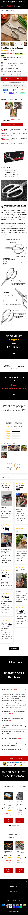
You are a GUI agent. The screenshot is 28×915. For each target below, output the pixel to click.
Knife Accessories (9, 10)
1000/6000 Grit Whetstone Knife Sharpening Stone (9, 805)
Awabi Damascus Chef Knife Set (20, 853)
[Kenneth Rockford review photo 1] (21, 500)
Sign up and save (13, 900)
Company (13, 886)
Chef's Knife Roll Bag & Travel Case (20, 804)
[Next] (25, 808)
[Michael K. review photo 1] (21, 580)
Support (13, 891)
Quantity (5, 74)
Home (2, 10)
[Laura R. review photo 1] (21, 541)
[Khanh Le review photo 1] (6, 540)
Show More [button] (14, 648)
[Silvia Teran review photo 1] (6, 498)
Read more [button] (4, 517)
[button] (5, 50)
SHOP (14, 881)
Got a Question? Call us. (13, 896)
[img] (5, 483)
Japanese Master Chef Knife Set (8, 853)
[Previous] (2, 808)
